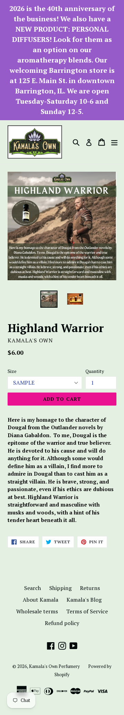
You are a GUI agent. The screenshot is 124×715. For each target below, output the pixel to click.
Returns (90, 588)
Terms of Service (87, 611)
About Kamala (40, 599)
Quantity (94, 371)
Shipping (60, 588)
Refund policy (62, 623)
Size (12, 371)
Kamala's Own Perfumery (54, 666)
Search (32, 588)
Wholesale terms (37, 611)
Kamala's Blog (84, 599)
